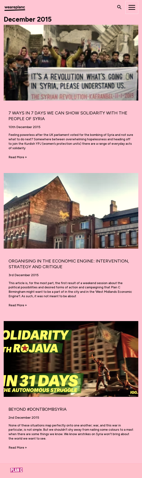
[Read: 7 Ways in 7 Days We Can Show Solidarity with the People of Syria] (71, 62)
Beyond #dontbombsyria (38, 409)
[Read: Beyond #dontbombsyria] (71, 358)
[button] (119, 7)
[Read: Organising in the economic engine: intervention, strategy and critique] (71, 210)
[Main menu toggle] (131, 7)
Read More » (18, 157)
